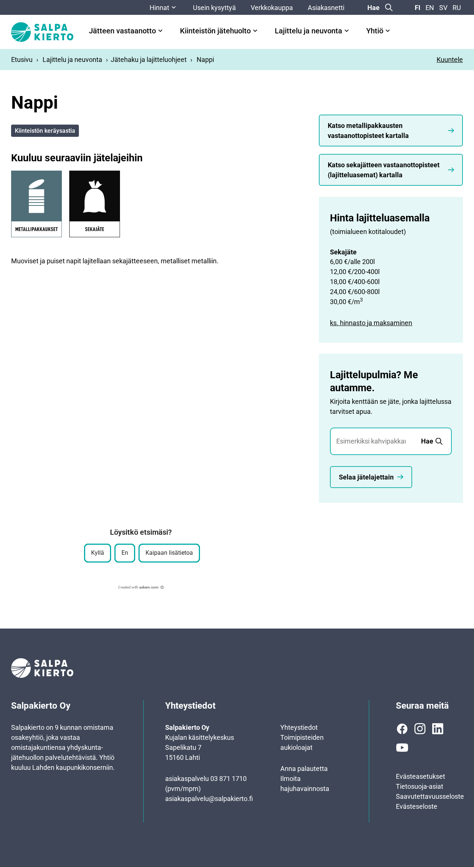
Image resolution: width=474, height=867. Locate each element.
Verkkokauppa (272, 7)
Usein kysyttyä (214, 7)
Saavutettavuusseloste (430, 796)
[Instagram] (420, 728)
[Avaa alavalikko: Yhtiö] (387, 30)
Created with (138, 587)
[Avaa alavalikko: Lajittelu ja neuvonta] (346, 30)
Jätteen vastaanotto (122, 31)
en (429, 7)
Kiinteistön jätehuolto (215, 31)
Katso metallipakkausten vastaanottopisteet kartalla (368, 130)
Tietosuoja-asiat (419, 786)
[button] (97, 553)
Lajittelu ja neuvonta (308, 31)
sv (443, 7)
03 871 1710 (228, 778)
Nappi (205, 59)
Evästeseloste (416, 806)
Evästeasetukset (420, 776)
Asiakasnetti (326, 7)
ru (457, 7)
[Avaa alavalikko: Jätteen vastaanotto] (160, 30)
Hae (373, 7)
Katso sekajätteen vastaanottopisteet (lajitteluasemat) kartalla (384, 170)
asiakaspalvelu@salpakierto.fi (209, 798)
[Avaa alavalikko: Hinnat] (173, 7)
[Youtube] (402, 747)
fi (417, 7)
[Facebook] (402, 728)
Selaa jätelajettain (366, 477)
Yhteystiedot (299, 727)
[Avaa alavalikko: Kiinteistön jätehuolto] (255, 30)
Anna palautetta (304, 768)
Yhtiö (374, 31)
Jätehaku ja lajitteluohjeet (149, 59)
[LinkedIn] (437, 728)
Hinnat (159, 7)
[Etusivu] (42, 32)
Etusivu (22, 59)
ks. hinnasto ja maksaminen (371, 323)
